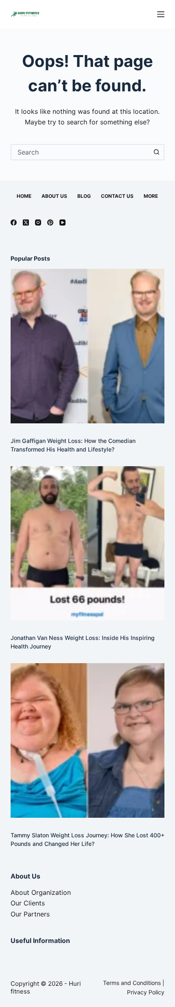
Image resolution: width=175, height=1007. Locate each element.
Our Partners (30, 914)
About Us (54, 196)
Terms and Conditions (132, 982)
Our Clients (28, 903)
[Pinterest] (50, 222)
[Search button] (156, 152)
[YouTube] (62, 222)
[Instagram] (38, 222)
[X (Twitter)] (26, 222)
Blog (84, 196)
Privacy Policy (145, 992)
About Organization (41, 892)
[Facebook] (14, 222)
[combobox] (80, 152)
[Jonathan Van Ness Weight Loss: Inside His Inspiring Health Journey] (87, 543)
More (151, 196)
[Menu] (160, 14)
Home (24, 196)
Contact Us (117, 196)
